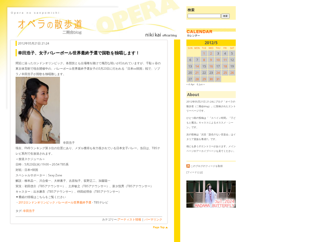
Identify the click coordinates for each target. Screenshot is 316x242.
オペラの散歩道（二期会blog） (93, 23)
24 (218, 72)
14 (197, 66)
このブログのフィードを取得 (207, 166)
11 (225, 60)
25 (225, 72)
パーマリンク (153, 219)
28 (197, 79)
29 (204, 79)
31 (218, 79)
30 (211, 79)
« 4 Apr (190, 84)
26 (232, 72)
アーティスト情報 (129, 219)
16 (211, 66)
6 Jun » (201, 84)
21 (197, 72)
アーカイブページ (206, 151)
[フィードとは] (194, 172)
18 (225, 66)
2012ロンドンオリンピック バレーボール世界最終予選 (55, 202)
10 (218, 60)
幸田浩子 (29, 211)
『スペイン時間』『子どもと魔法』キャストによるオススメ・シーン (211, 122)
